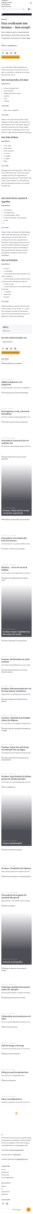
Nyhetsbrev (4, 1194)
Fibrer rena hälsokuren (11, 1099)
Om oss (3, 1169)
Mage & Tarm (10, 379)
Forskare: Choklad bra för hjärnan (16, 868)
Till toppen (17, 1209)
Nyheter (3, 1186)
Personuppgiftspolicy (7, 1177)
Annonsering (5, 1175)
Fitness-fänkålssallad (12, 843)
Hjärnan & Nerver (12, 865)
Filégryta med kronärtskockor (15, 1072)
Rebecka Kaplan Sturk (17, 1150)
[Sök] (23, 9)
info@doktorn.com (22, 1159)
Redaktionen (5, 1172)
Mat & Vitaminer (7, 342)
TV (2, 1189)
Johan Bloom (17, 1154)
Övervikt (10, 686)
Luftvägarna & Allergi (13, 892)
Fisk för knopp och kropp (12, 1046)
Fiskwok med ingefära (13, 962)
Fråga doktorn (5, 1191)
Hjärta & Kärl (13, 508)
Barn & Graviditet (12, 535)
